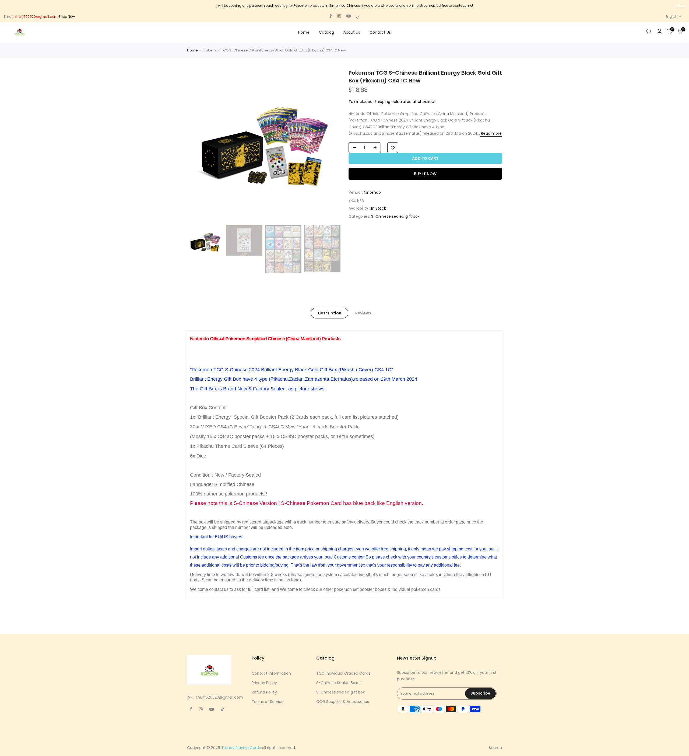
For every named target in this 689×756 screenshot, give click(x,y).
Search (495, 747)
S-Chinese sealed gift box (395, 216)
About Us (351, 32)
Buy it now (425, 173)
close (680, 5)
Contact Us (380, 32)
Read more (491, 133)
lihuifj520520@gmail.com (219, 697)
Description (329, 313)
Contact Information (271, 673)
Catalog (326, 32)
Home (304, 32)
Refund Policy (264, 692)
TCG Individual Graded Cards (343, 673)
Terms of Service (268, 701)
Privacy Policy (264, 682)
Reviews (363, 313)
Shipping (382, 101)
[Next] (331, 146)
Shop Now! (67, 16)
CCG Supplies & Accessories (342, 701)
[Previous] (196, 146)
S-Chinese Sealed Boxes (338, 682)
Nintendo (372, 192)
